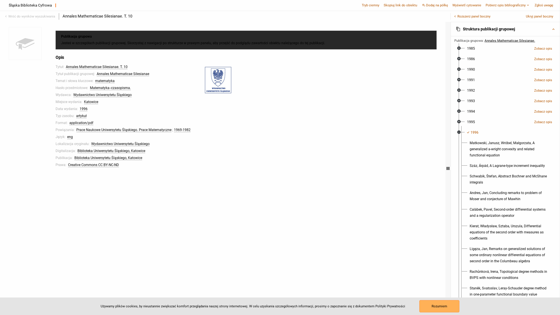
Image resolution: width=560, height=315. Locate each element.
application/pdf (81, 123)
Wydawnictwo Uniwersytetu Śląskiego (102, 95)
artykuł (81, 116)
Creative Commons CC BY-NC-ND (93, 165)
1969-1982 (182, 130)
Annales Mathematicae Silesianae (123, 74)
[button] (505, 29)
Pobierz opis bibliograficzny (506, 5)
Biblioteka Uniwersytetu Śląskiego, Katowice (111, 151)
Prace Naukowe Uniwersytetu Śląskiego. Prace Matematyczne (124, 130)
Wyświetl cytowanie (466, 5)
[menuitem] (471, 48)
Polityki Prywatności (390, 306)
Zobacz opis (543, 49)
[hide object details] (448, 168)
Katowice (91, 102)
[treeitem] (505, 48)
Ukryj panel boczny (539, 16)
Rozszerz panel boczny (473, 16)
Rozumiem (439, 306)
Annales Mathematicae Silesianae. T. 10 (97, 67)
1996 (84, 109)
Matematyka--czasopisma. (110, 88)
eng (70, 137)
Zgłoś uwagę (544, 5)
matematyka (105, 81)
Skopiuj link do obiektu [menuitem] (400, 5)
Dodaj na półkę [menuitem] (437, 5)
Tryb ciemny (370, 5)
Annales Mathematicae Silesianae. (510, 41)
